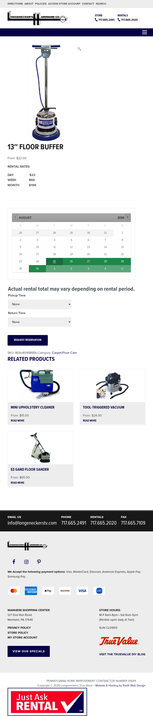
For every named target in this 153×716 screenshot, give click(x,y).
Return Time (17, 313)
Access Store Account (64, 3)
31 (37, 268)
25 (54, 261)
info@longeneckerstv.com (32, 523)
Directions (15, 3)
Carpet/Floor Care (64, 353)
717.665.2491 (106, 20)
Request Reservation (27, 340)
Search (101, 3)
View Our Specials (29, 651)
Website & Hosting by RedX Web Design (120, 685)
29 (122, 261)
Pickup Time (17, 295)
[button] (79, 49)
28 (105, 261)
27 (88, 261)
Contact (88, 3)
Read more (17, 421)
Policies (41, 3)
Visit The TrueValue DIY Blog (122, 654)
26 (71, 261)
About (29, 3)
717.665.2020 (129, 20)
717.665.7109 (133, 523)
